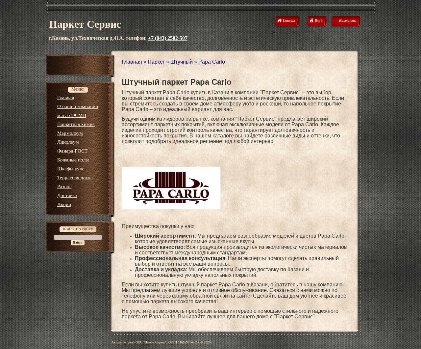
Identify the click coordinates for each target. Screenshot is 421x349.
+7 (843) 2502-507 (167, 38)
